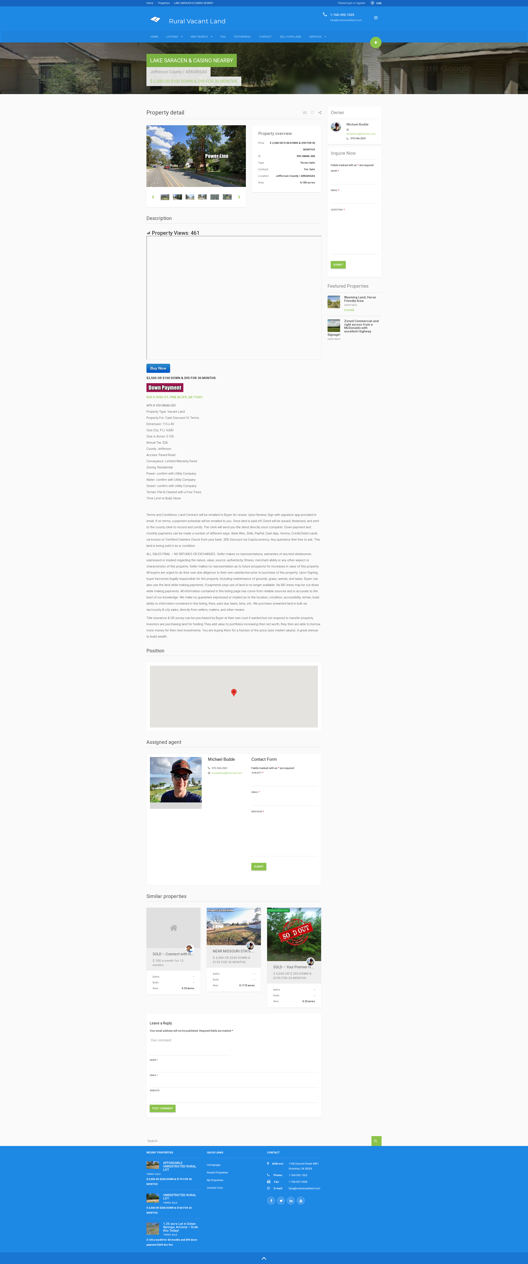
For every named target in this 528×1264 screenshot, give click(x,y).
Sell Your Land (290, 36)
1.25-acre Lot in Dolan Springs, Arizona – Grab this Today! (180, 1227)
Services (315, 36)
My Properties (215, 1180)
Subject (257, 773)
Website (154, 1090)
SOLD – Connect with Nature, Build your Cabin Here (194, 954)
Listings (172, 36)
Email (255, 792)
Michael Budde (357, 124)
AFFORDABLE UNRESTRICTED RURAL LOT (179, 1166)
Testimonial (242, 36)
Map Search (199, 36)
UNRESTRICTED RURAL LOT (179, 1196)
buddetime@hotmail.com (227, 773)
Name (154, 1060)
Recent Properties (217, 1172)
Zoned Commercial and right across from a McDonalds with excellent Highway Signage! (353, 328)
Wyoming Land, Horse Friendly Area (360, 299)
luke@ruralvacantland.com (304, 1188)
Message (257, 811)
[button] (234, 693)
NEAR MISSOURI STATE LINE (236, 951)
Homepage (213, 1164)
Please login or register (351, 3)
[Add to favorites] (311, 112)
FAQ (222, 36)
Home (149, 3)
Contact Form (215, 1187)
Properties (164, 3)
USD (377, 3)
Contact (265, 36)
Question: (338, 210)
